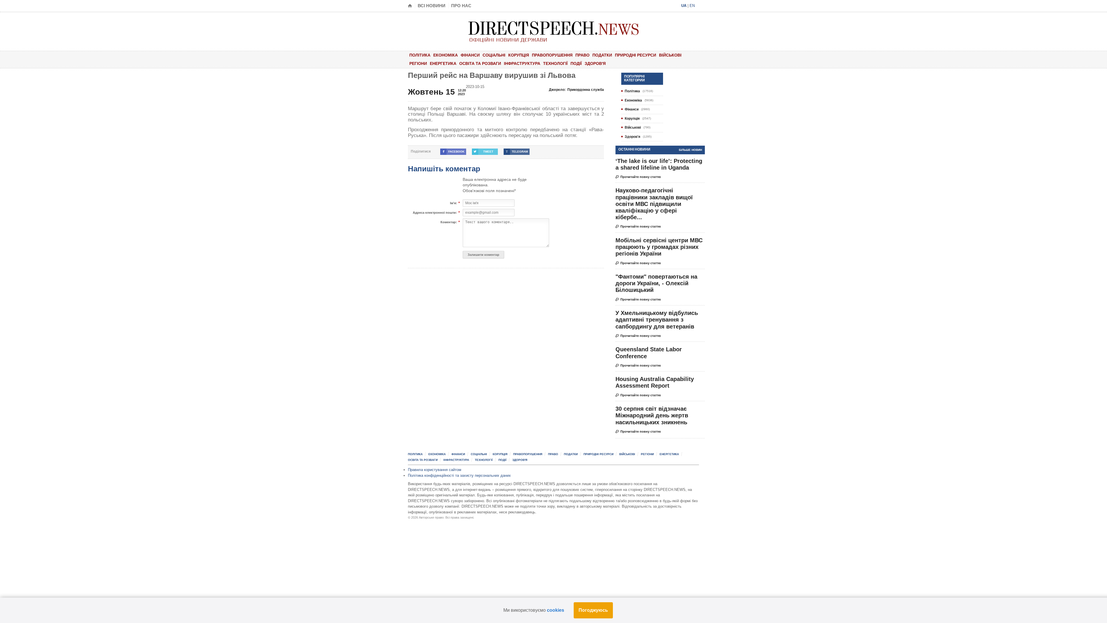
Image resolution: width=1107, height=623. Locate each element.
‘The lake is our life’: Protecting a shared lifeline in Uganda (658, 164)
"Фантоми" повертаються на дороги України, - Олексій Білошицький (656, 283)
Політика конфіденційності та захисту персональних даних (459, 475)
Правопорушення (552, 55)
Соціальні (494, 55)
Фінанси (470, 55)
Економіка (445, 55)
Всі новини (431, 5)
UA (683, 5)
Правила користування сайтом (434, 470)
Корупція (518, 55)
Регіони (418, 63)
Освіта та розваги (480, 63)
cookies (555, 610)
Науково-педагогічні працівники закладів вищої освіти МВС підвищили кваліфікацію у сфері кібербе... (654, 203)
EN (692, 5)
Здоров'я (595, 63)
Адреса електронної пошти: (435, 213)
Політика (419, 55)
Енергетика (443, 63)
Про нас (461, 5)
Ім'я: (453, 203)
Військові (670, 55)
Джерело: (576, 90)
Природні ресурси (635, 55)
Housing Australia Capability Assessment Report (654, 382)
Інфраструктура (522, 63)
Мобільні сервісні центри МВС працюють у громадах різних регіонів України (659, 247)
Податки (602, 55)
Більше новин (690, 149)
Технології (555, 63)
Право (582, 55)
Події (576, 63)
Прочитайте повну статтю (638, 177)
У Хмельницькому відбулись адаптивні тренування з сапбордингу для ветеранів (656, 319)
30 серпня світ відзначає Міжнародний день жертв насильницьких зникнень (651, 415)
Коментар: (448, 222)
